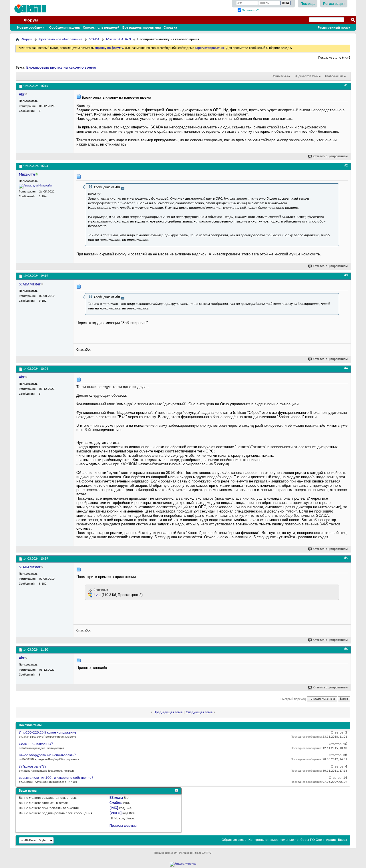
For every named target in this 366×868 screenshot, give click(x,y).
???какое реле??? (32, 766)
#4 (346, 368)
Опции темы (280, 76)
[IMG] (114, 808)
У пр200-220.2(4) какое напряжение (47, 732)
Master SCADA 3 (118, 39)
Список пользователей (101, 27)
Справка (170, 27)
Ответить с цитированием (330, 156)
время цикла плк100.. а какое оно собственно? (56, 778)
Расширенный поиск (334, 27)
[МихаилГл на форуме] (35, 186)
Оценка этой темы (306, 76)
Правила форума (123, 826)
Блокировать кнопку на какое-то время (61, 67)
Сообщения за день (64, 27)
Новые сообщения (31, 27)
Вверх (344, 699)
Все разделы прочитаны (141, 27)
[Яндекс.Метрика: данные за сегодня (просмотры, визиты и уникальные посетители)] (183, 864)
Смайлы (116, 803)
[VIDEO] (116, 813)
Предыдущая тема (168, 712)
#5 (346, 558)
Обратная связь (234, 840)
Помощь (308, 4)
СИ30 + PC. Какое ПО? (36, 744)
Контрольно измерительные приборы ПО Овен (286, 840)
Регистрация (334, 4)
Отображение (334, 76)
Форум (31, 20)
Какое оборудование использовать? (47, 755)
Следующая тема (199, 712)
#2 (346, 165)
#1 (346, 85)
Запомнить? (250, 10)
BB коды (116, 798)
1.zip (97, 595)
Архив (331, 840)
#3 (346, 275)
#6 (346, 649)
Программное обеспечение (60, 39)
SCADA (94, 39)
